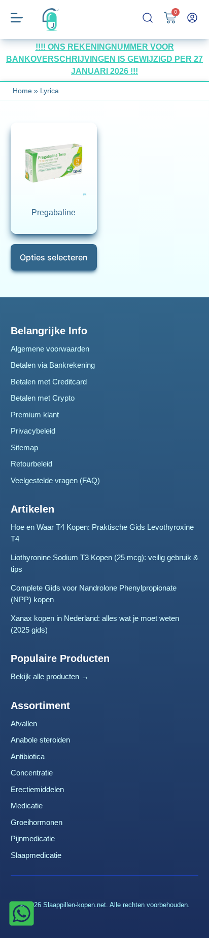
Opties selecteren (54, 257)
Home (22, 91)
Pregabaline (53, 212)
